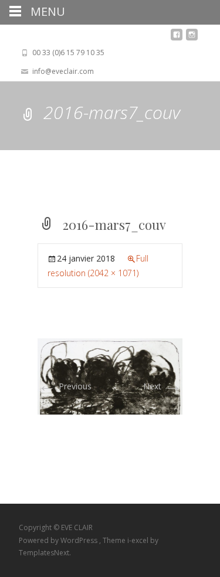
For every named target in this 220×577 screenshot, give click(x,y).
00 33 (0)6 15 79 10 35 (68, 52)
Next (162, 386)
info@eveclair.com (63, 71)
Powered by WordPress (59, 540)
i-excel (138, 540)
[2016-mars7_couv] (110, 375)
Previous (65, 386)
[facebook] (176, 37)
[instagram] (192, 37)
